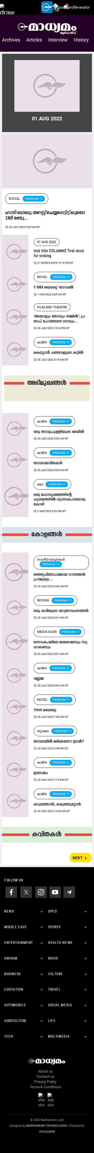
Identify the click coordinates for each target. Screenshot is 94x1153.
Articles (34, 40)
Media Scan (47, 632)
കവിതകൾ (47, 834)
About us (45, 1071)
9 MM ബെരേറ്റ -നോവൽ (54, 287)
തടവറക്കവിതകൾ (48, 463)
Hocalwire (47, 1131)
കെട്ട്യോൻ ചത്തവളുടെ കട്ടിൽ (59, 353)
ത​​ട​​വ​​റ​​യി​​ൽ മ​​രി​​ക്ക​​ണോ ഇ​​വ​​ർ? (59, 741)
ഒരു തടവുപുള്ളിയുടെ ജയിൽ (59, 432)
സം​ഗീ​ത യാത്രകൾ (51, 559)
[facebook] (11, 892)
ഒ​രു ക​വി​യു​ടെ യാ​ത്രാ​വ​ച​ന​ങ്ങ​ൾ (61, 611)
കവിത (42, 342)
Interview (58, 40)
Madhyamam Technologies (46, 1125)
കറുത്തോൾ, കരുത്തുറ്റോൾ (57, 804)
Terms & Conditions (45, 1087)
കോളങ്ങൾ (47, 534)
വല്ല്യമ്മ (39, 678)
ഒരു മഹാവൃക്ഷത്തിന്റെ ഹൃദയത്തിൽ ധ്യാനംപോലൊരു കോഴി (60, 500)
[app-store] (52, 1100)
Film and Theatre (52, 307)
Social (14, 199)
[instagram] (41, 892)
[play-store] (42, 1100)
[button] (7, 7)
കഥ (40, 484)
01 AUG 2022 (46, 242)
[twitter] (26, 892)
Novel (42, 277)
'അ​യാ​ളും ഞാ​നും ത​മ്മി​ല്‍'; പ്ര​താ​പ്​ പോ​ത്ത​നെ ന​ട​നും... (59, 318)
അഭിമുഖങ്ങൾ (47, 383)
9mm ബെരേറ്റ (45, 710)
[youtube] (55, 892)
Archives (11, 40)
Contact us (45, 1076)
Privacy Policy (45, 1082)
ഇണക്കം (41, 773)
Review (43, 600)
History (81, 40)
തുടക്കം (43, 731)
